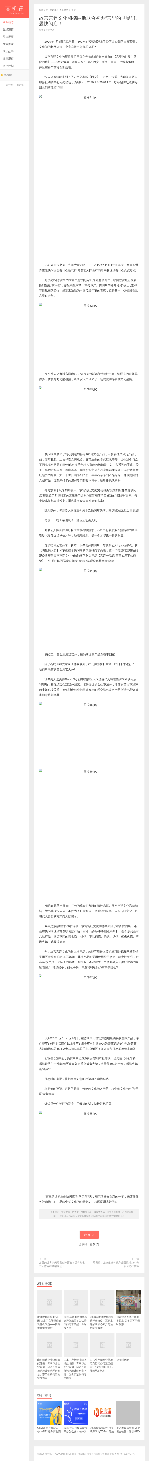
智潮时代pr (122, 1359)
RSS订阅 (7, 74)
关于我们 (10, 84)
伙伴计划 (8, 66)
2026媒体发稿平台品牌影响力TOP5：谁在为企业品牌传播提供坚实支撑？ (102, 1433)
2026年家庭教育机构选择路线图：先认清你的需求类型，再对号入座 (75, 1322)
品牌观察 (8, 29)
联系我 (20, 84)
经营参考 (8, 44)
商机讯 (14, 9)
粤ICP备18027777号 (124, 1453)
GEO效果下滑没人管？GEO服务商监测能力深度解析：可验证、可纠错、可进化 (49, 1433)
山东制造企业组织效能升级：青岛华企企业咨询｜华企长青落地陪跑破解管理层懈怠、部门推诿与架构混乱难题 (48, 1369)
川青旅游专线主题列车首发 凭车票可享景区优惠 (128, 1320)
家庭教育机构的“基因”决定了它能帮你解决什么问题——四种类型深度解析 (49, 1322)
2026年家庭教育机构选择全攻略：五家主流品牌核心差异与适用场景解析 (102, 1322)
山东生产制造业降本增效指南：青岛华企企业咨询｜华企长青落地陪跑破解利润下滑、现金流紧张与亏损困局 (75, 1369)
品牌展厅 (8, 36)
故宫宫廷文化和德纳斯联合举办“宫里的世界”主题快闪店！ (97, 1215)
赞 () (91, 1234)
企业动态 (8, 22)
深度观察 (8, 58)
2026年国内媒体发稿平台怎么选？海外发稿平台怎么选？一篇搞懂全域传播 (75, 1433)
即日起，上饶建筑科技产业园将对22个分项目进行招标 (116, 1264)
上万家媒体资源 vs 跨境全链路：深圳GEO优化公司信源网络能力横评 (128, 1433)
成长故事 (8, 51)
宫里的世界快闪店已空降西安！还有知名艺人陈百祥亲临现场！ (62, 1264)
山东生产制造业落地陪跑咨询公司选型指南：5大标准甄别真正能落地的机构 (102, 1365)
